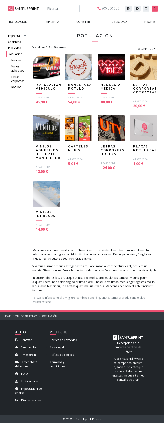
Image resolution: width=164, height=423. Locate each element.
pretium (138, 363)
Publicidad (118, 22)
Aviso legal (57, 347)
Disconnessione (31, 400)
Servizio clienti (29, 347)
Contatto (26, 340)
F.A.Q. (24, 374)
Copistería (84, 22)
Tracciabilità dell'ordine (26, 364)
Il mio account (29, 381)
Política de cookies (62, 355)
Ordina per (145, 48)
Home (7, 316)
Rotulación (18, 22)
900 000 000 (110, 8)
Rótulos (16, 87)
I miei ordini (28, 355)
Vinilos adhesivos (17, 68)
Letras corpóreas (17, 79)
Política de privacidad (63, 340)
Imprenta (52, 22)
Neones (150, 22)
